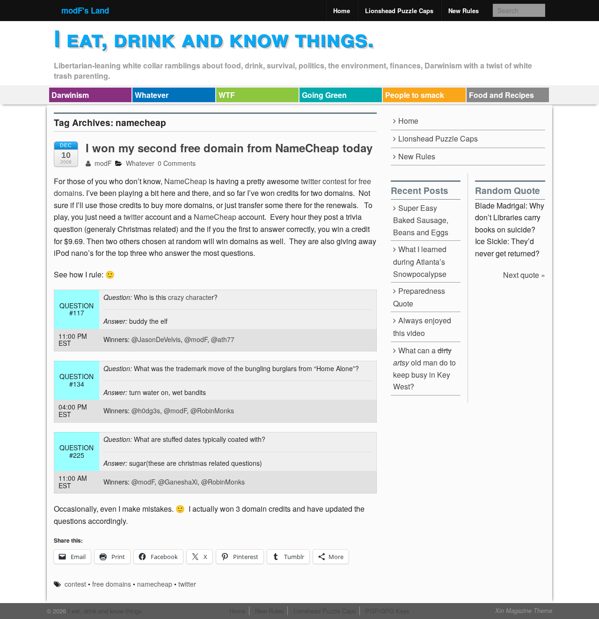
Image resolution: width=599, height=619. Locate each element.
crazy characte (189, 297)
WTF (227, 94)
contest (75, 584)
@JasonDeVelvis (156, 339)
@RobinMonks (212, 410)
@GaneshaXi (177, 481)
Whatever (151, 94)
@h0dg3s (145, 410)
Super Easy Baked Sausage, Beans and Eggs (420, 220)
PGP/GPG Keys (387, 610)
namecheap (154, 584)
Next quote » (524, 274)
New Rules (463, 10)
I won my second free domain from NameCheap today (229, 148)
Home (341, 10)
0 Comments (177, 163)
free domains (111, 584)
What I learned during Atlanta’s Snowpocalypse (419, 261)
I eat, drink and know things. (213, 38)
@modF (195, 339)
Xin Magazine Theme (523, 610)
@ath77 (222, 339)
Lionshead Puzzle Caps (399, 10)
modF (102, 163)
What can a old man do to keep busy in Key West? (424, 368)
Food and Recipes (501, 94)
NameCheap (186, 181)
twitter (133, 216)
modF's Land (85, 10)
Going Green (324, 94)
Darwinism (70, 94)
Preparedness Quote (419, 297)
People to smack (414, 94)
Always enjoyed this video (422, 326)
